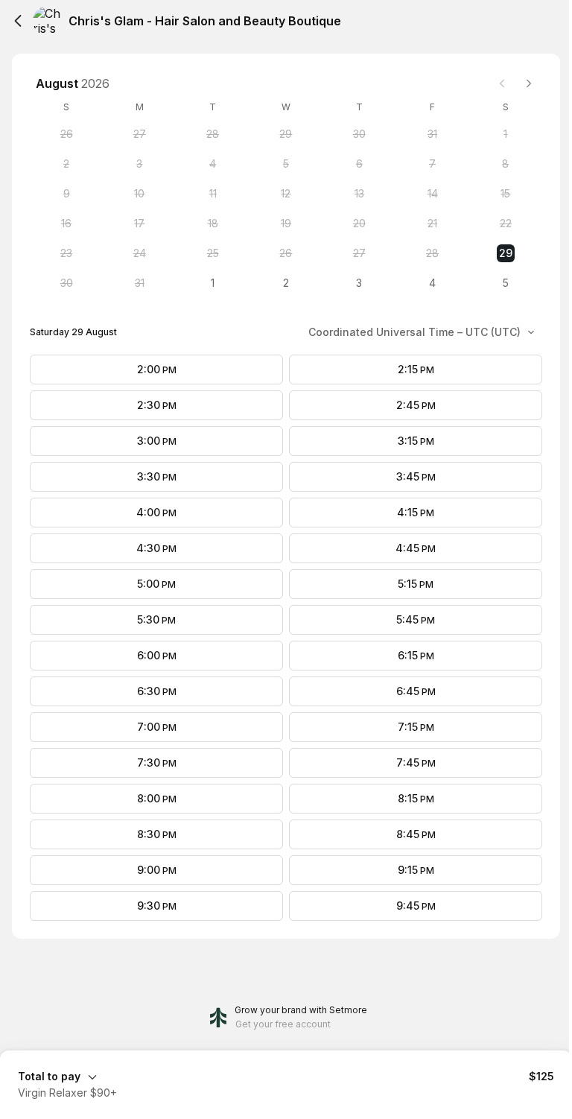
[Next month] (529, 83)
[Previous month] (502, 83)
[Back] (18, 21)
